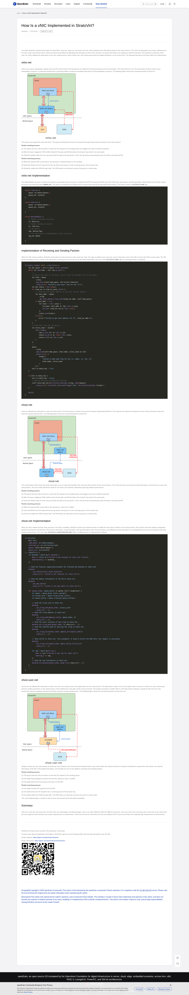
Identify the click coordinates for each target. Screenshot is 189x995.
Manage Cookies (164, 989)
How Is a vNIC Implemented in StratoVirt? (34, 13)
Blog (18, 13)
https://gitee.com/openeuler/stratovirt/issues (50, 841)
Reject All (150, 989)
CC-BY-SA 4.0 (145, 890)
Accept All (139, 989)
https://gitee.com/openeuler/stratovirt (46, 837)
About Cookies (28, 992)
